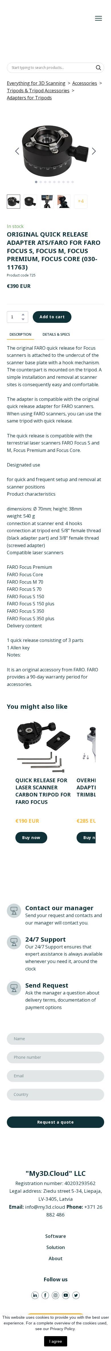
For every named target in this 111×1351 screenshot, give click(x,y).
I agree (55, 1341)
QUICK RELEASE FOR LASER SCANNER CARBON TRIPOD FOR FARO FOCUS (43, 791)
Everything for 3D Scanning (36, 83)
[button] (98, 67)
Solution (55, 1247)
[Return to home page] (50, 18)
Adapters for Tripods (29, 98)
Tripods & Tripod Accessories (38, 90)
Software (55, 1236)
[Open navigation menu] (98, 18)
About (56, 1258)
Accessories (84, 83)
